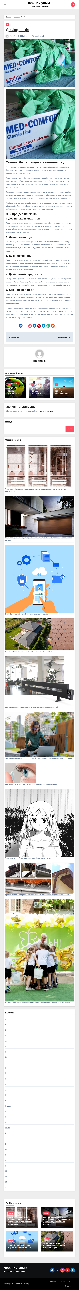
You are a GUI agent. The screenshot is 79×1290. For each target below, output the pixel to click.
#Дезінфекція (39, 36)
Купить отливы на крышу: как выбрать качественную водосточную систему (38, 895)
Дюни (57, 389)
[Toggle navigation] (5, 4)
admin (15, 36)
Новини (8, 1106)
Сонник (62, 1282)
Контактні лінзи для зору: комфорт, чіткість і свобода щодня (31, 784)
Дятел (10, 389)
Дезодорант (63, 337)
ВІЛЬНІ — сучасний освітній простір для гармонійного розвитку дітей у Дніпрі (38, 1003)
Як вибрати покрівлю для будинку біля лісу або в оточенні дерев (33, 651)
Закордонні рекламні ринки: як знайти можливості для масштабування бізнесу (38, 758)
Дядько (34, 389)
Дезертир (15, 337)
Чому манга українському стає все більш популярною (28, 858)
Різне (7, 1128)
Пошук (8, 422)
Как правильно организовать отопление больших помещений (31, 707)
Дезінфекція (17, 30)
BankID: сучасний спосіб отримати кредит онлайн (26, 614)
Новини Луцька (38, 3)
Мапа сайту (69, 1286)
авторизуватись (46, 411)
